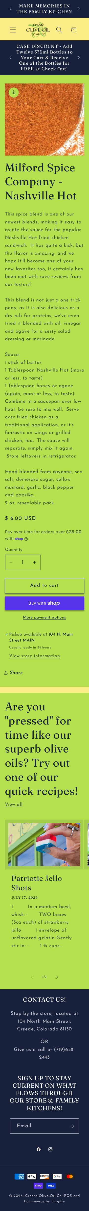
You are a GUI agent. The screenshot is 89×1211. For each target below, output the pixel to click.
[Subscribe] (72, 1126)
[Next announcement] (78, 8)
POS (68, 1196)
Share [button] (16, 673)
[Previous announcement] (10, 8)
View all (14, 804)
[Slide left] (31, 977)
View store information (34, 656)
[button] (13, 30)
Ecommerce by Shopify (44, 1201)
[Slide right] (57, 977)
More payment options (44, 617)
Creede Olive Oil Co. (44, 1196)
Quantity (13, 550)
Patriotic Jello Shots (36, 883)
